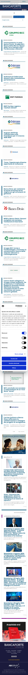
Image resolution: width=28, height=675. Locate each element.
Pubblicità (9, 652)
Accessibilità (14, 653)
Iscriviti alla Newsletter (6, 1)
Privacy (14, 652)
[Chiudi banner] (25, 306)
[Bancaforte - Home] (11, 7)
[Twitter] (24, 10)
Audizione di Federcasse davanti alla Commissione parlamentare (14, 78)
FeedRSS (19, 650)
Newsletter (13, 650)
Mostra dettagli (19, 354)
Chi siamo (8, 650)
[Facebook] (22, 10)
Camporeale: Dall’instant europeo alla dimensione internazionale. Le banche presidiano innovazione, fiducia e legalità (14, 472)
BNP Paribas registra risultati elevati (12, 107)
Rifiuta (14, 368)
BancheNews (8, 40)
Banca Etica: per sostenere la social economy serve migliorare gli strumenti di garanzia (15, 191)
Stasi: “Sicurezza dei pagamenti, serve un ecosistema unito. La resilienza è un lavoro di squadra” (13, 497)
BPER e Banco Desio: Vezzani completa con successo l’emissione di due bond (15, 220)
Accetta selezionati (14, 363)
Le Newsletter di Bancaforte (12, 516)
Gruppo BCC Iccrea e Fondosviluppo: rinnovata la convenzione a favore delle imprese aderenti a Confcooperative (15, 251)
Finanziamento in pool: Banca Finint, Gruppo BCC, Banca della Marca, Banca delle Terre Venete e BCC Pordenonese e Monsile (14, 46)
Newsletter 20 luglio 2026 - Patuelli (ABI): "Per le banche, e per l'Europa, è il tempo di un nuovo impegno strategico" (14, 605)
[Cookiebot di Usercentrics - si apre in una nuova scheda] (16, 306)
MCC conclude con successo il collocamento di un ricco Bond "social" (14, 389)
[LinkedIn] (25, 10)
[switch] (24, 338)
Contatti (18, 652)
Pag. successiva (21, 431)
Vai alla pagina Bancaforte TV (19, 512)
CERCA (24, 1)
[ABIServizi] (14, 666)
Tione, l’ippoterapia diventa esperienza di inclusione (15, 163)
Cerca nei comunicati (19, 16)
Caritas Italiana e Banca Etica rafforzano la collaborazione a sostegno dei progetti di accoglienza (14, 420)
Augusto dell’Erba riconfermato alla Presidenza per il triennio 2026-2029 (14, 135)
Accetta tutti (14, 358)
